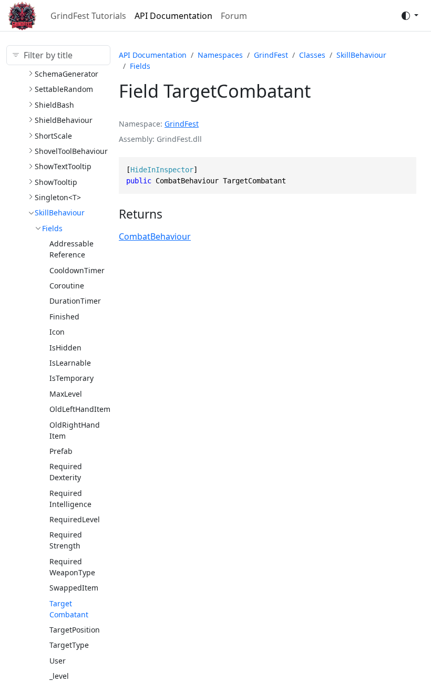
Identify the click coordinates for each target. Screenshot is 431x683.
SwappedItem (73, 588)
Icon (57, 332)
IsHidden (65, 348)
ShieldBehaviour (64, 120)
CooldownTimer (77, 270)
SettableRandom (64, 89)
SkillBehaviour (60, 213)
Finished (64, 317)
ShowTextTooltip (63, 166)
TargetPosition (74, 630)
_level (59, 676)
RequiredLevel (74, 519)
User (57, 661)
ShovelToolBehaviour (71, 151)
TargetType (69, 645)
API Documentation (173, 16)
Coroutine (66, 286)
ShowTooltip (56, 182)
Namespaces (220, 55)
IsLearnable (70, 363)
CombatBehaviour (155, 236)
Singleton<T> (58, 197)
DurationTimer (75, 301)
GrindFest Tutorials (88, 16)
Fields (52, 228)
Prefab (61, 451)
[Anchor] (171, 214)
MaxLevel (65, 394)
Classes (312, 55)
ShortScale (53, 136)
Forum (234, 16)
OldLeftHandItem (79, 409)
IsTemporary (71, 378)
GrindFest (271, 55)
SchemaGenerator (66, 74)
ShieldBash (54, 105)
